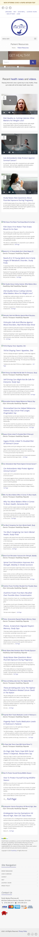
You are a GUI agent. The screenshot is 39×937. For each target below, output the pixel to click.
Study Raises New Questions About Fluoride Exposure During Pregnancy (18, 199)
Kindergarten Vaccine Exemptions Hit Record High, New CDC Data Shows (18, 814)
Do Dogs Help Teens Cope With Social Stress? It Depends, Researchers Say (18, 752)
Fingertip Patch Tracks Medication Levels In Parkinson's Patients (19, 722)
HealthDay (14, 850)
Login (18, 14)
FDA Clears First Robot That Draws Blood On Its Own (17, 228)
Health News (11, 67)
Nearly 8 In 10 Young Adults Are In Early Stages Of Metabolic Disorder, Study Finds (19, 260)
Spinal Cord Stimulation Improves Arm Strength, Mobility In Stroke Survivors (18, 563)
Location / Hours (32, 11)
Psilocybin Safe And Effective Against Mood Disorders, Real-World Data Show (19, 323)
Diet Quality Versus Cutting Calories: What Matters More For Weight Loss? (18, 292)
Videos (22, 67)
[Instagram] (32, 934)
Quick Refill (21, 11)
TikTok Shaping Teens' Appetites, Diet (18, 350)
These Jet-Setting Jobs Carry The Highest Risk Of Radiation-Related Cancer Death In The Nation (19, 690)
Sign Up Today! (11, 14)
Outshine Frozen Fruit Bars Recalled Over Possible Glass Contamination (17, 594)
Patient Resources (6, 871)
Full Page (17, 244)
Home (14, 48)
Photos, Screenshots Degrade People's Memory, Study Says (18, 627)
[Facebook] (28, 934)
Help (14, 11)
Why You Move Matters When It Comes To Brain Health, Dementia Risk (18, 502)
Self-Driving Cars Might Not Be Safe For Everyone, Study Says (18, 380)
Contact (3, 877)
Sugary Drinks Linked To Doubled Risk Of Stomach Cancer (18, 442)
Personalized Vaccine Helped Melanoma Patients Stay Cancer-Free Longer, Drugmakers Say (19, 410)
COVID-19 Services (6, 874)
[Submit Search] (33, 62)
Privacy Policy (5, 885)
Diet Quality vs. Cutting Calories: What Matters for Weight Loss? (18, 119)
